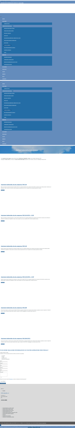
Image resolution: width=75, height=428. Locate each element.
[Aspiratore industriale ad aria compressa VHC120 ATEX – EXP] (7, 274)
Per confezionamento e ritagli (9, 47)
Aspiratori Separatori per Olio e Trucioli (8, 410)
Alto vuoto (6, 107)
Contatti (4, 78)
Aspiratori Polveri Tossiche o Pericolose (8, 413)
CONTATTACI (3, 383)
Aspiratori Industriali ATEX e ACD (7, 411)
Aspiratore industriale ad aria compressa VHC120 (14, 246)
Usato (5, 52)
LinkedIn (4, 390)
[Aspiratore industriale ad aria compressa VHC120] (7, 243)
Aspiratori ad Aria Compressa (7, 415)
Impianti (4, 54)
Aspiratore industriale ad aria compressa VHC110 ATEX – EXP (17, 215)
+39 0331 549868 (4, 399)
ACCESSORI (4, 66)
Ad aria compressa (7, 45)
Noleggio (4, 69)
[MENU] (0, 16)
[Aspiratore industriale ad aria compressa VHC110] (7, 182)
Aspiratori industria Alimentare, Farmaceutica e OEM (10, 412)
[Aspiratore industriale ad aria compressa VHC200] (7, 305)
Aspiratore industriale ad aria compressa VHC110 (14, 184)
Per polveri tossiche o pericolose (10, 40)
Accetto (29, 427)
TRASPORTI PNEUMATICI (8, 57)
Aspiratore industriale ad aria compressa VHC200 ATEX (15, 338)
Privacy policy (36, 427)
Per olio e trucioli (7, 33)
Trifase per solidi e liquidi (8, 95)
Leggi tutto (3, 190)
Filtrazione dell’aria (8, 64)
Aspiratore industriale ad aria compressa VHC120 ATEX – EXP (17, 277)
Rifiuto (32, 427)
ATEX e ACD (6, 35)
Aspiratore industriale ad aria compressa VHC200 (14, 307)
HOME (3, 18)
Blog (3, 76)
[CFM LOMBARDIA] (6, 15)
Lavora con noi (6, 23)
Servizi (3, 74)
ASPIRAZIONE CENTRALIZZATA (9, 59)
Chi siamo (4, 21)
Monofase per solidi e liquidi (9, 28)
